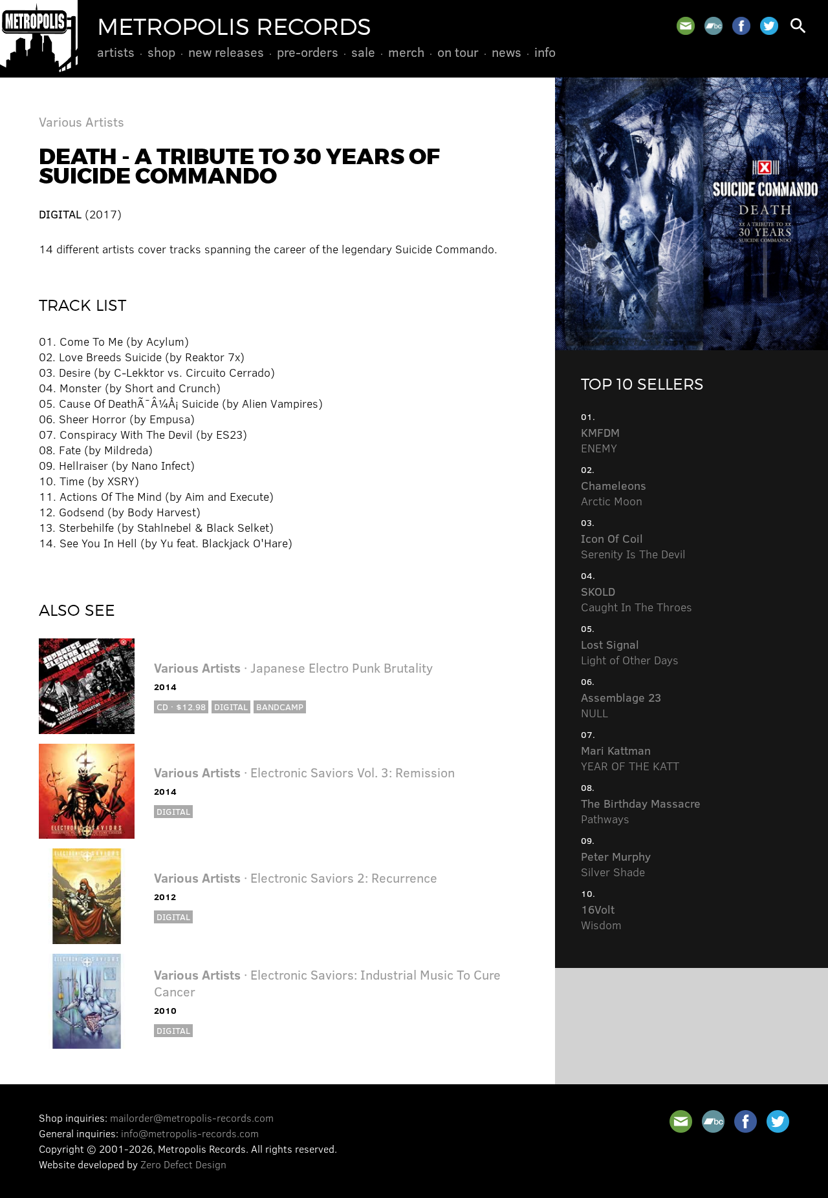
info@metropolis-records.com (190, 1133)
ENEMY (600, 440)
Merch (406, 51)
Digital (231, 706)
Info (545, 51)
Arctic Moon (613, 493)
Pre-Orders (307, 51)
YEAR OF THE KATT (630, 757)
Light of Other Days (630, 651)
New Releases (226, 51)
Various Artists (81, 121)
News (506, 51)
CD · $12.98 (181, 706)
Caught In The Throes (636, 599)
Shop (161, 51)
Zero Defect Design (183, 1164)
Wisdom (601, 916)
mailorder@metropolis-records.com (192, 1117)
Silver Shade (616, 863)
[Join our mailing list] (686, 26)
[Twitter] (769, 26)
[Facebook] (741, 26)
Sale (363, 51)
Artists (116, 51)
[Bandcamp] (713, 26)
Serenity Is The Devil (633, 546)
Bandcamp (279, 706)
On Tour (458, 51)
